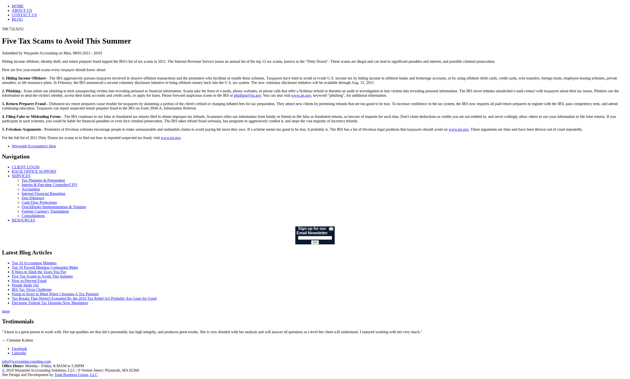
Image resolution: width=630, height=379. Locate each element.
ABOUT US (22, 10)
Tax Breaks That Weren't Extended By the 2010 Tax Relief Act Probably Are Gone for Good (84, 298)
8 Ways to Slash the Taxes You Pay (39, 272)
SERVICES (21, 176)
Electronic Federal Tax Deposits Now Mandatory (50, 303)
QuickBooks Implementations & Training (54, 207)
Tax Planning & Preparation (43, 180)
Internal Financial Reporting (43, 193)
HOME (18, 6)
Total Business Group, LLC (76, 375)
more (6, 311)
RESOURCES (23, 220)
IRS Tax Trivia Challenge (32, 289)
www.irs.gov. (459, 129)
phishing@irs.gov (247, 95)
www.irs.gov (301, 95)
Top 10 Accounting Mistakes (34, 263)
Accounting (31, 189)
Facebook (19, 349)
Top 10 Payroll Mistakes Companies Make (45, 267)
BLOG (17, 19)
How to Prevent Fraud (29, 281)
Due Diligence (33, 198)
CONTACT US (24, 15)
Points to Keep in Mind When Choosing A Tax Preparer (55, 294)
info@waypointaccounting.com (26, 361)
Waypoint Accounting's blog (34, 146)
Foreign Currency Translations (45, 211)
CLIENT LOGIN (26, 167)
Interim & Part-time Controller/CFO (49, 185)
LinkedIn (19, 353)
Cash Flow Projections (39, 202)
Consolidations (33, 216)
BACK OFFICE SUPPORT (34, 171)
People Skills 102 (25, 285)
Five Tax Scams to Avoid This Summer (42, 276)
